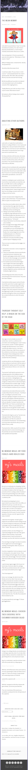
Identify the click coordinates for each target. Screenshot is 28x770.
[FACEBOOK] (10, 763)
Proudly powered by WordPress (13, 766)
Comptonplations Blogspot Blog (9, 721)
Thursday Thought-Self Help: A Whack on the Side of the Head (13, 313)
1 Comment (12, 24)
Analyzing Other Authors (13, 120)
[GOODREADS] (12, 763)
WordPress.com (18, 767)
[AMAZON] (7, 763)
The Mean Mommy (9, 20)
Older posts (5, 703)
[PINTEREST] (18, 763)
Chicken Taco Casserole (8, 666)
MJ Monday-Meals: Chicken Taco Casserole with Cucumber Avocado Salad (14, 614)
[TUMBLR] (21, 763)
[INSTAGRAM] (15, 763)
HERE (5, 754)
